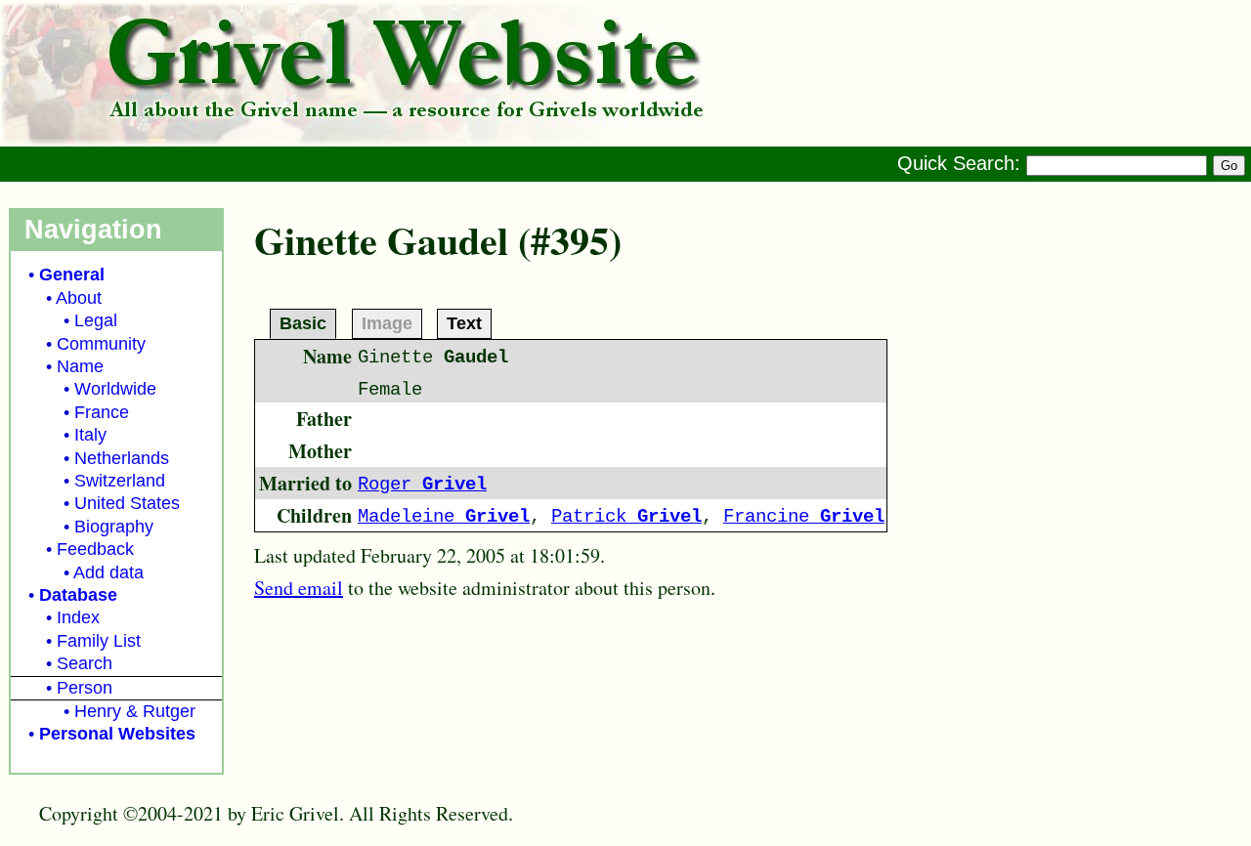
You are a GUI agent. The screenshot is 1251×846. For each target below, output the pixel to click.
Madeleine (444, 517)
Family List (99, 641)
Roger (422, 484)
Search (84, 663)
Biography (113, 526)
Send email (298, 587)
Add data (108, 572)
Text (464, 322)
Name (80, 366)
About (79, 298)
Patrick (626, 517)
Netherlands (121, 458)
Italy (90, 434)
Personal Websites (117, 733)
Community (101, 344)
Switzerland (119, 480)
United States (127, 503)
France (101, 412)
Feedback (95, 549)
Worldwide (115, 389)
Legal (95, 320)
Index (78, 617)
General (72, 274)
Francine (803, 517)
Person (84, 688)
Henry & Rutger (134, 711)
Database (78, 595)
